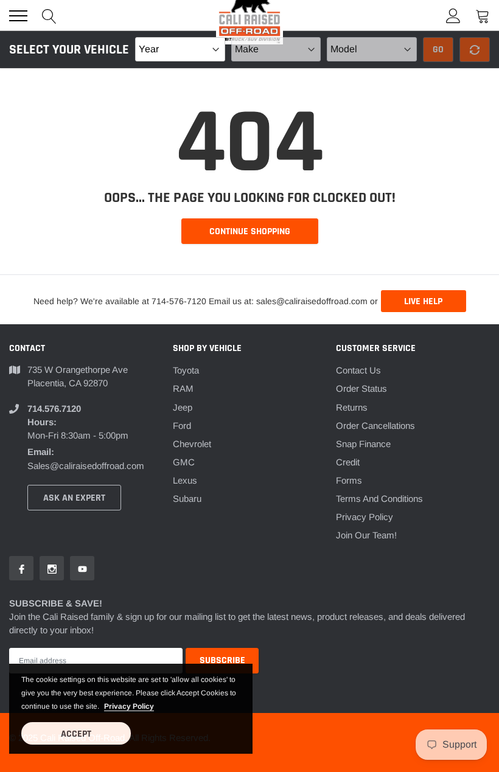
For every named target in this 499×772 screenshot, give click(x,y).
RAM (183, 388)
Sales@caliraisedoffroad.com (85, 466)
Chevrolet (192, 444)
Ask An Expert (74, 498)
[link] (21, 568)
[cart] (482, 15)
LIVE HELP (423, 301)
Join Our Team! (366, 535)
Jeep (182, 407)
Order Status (361, 388)
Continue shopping (249, 231)
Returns (352, 407)
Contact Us (358, 370)
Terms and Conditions (379, 498)
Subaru (187, 498)
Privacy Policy (364, 517)
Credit (348, 462)
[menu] (18, 16)
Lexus (185, 480)
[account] (453, 15)
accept (76, 734)
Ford (182, 425)
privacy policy (129, 706)
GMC (184, 462)
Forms (349, 480)
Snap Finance (363, 444)
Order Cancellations (375, 425)
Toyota (186, 370)
